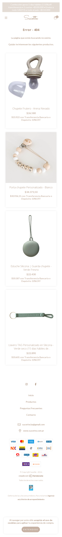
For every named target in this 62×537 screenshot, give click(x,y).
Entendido (30, 529)
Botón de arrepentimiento (33, 499)
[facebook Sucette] (35, 384)
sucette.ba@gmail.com (33, 424)
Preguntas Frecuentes (31, 408)
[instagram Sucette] (26, 384)
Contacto (31, 414)
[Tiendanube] (31, 476)
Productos (31, 401)
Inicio (31, 395)
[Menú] (6, 18)
